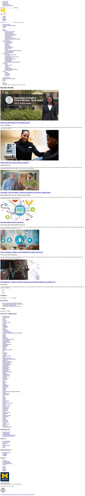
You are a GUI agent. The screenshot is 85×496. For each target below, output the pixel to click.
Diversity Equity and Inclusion (8, 339)
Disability (4, 337)
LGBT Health (5, 378)
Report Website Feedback (7, 463)
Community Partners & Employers (9, 25)
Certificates (5, 453)
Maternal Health (6, 385)
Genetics (4, 354)
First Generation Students (7, 349)
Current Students (6, 433)
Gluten (4, 356)
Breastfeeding (5, 326)
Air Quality (5, 320)
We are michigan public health (10, 54)
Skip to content (5, 1)
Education (7, 44)
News (4, 444)
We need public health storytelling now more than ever (13, 304)
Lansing (4, 379)
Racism (4, 404)
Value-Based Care (6, 423)
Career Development (6, 452)
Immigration (5, 373)
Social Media (5, 413)
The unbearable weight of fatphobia (9, 305)
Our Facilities (7, 74)
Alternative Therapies (7, 322)
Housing (4, 372)
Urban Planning (6, 421)
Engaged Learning (6, 340)
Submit (16, 7)
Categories (3, 295)
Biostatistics (5, 325)
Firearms (4, 348)
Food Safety (5, 353)
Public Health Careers (9, 35)
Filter (9, 311)
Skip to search (5, 2)
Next (4, 292)
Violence (4, 424)
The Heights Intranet (6, 461)
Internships (5, 377)
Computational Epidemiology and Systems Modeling (12, 332)
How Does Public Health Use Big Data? (12, 222)
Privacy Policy (20, 494)
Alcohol (4, 321)
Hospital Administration (7, 371)
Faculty (6, 49)
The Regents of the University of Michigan (9, 494)
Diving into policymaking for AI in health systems (15, 122)
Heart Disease (5, 370)
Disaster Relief (5, 338)
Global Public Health (6, 355)
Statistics (4, 414)
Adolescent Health (6, 317)
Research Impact (8, 43)
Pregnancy (5, 401)
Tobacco (4, 418)
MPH (4, 383)
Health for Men (5, 368)
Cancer (4, 328)
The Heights (7, 67)
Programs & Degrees (9, 32)
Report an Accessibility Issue (8, 5)
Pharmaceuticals (6, 394)
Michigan (4, 388)
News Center (7, 55)
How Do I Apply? (6, 442)
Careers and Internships (9, 51)
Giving (4, 27)
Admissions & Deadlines (9, 33)
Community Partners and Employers (9, 435)
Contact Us (7, 40)
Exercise (4, 347)
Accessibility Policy (6, 4)
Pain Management (6, 393)
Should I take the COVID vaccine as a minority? (14, 162)
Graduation (5, 454)
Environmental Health (7, 342)
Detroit (4, 333)
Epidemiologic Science (7, 344)
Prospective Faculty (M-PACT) (8, 436)
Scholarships (5, 409)
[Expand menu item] (12, 41)
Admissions (5, 30)
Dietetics (4, 336)
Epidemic (4, 343)
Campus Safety (26, 494)
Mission (6, 72)
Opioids (4, 392)
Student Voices (5, 416)
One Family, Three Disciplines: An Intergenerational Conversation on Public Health (25, 192)
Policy (4, 395)
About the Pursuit (6, 316)
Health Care (5, 360)
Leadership (7, 73)
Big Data (4, 324)
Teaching (4, 417)
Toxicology (5, 419)
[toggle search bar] (4, 13)
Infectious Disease (6, 375)
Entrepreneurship (6, 341)
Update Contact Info (6, 462)
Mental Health (5, 386)
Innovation (5, 376)
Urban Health (5, 420)
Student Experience (8, 65)
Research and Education (7, 41)
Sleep (4, 411)
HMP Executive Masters (7, 358)
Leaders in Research (8, 42)
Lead (4, 381)
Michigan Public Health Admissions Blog (12, 38)
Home (4, 29)
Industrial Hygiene (6, 374)
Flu (3, 351)
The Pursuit (5, 83)
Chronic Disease (6, 330)
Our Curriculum (8, 46)
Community (5, 63)
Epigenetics (5, 346)
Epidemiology (5, 345)
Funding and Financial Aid (10, 37)
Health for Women (6, 369)
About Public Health (6, 441)
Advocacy (5, 318)
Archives (3, 308)
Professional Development (7, 402)
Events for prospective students (10, 34)
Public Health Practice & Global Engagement (13, 50)
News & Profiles (6, 53)
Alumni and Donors (6, 434)
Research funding (6, 407)
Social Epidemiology (6, 412)
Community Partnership (7, 331)
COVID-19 (5, 327)
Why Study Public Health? (10, 31)
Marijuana (4, 384)
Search (1, 7)
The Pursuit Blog (8, 59)
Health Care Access (6, 361)
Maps (4, 447)
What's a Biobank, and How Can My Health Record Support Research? (21, 252)
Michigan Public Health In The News (12, 56)
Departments (7, 45)
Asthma (4, 323)
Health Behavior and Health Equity (9, 359)
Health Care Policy (6, 363)
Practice (4, 399)
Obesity (4, 390)
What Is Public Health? (7, 427)
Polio (4, 396)
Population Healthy (8, 57)
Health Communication (7, 364)
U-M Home (32, 494)
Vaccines (4, 422)
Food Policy (5, 352)
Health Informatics (6, 367)
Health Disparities (6, 365)
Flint (3, 350)
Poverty (4, 398)
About (4, 71)
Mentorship (5, 387)
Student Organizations (7, 415)
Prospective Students (6, 24)
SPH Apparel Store (8, 70)
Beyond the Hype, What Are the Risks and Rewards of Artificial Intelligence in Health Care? (27, 282)
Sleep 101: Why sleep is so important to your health (12, 303)
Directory (4, 464)
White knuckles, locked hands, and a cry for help (12, 306)
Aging (4, 319)
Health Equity (5, 366)
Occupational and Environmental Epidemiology (11, 391)
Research (4, 406)
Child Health (5, 329)
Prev (3, 289)
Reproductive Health (6, 405)
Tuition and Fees (8, 36)
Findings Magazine (8, 60)
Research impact (6, 408)
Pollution (4, 397)
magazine (6, 445)
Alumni (4, 26)
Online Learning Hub (9, 52)
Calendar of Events (8, 68)
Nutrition (4, 389)
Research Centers (8, 48)
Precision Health (6, 400)
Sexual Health (5, 410)
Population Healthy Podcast (10, 58)
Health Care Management (7, 362)
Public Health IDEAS (9, 47)
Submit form (16, 22)
